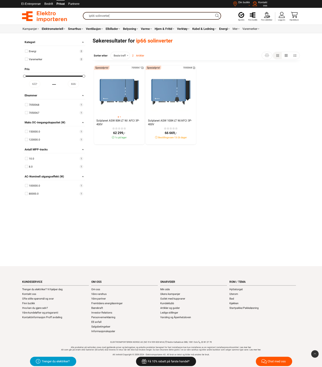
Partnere (74, 3)
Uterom (233, 293)
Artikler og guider (170, 307)
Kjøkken (234, 303)
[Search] (217, 15)
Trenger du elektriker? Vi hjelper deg (42, 289)
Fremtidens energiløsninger (107, 303)
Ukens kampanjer (170, 293)
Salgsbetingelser (100, 326)
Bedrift (48, 3)
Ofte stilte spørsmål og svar (38, 298)
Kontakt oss (29, 293)
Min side (165, 289)
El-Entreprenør (31, 3)
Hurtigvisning (121, 111)
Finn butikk (28, 303)
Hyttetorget (236, 289)
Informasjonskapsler (103, 331)
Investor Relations (101, 312)
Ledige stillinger (169, 312)
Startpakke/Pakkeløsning (244, 307)
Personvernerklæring (103, 317)
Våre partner (98, 298)
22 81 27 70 (206, 342)
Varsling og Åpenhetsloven (175, 317)
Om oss (95, 289)
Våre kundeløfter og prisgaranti (40, 312)
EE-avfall (96, 321)
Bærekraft (97, 307)
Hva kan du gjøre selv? (35, 307)
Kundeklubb (167, 303)
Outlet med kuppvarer (172, 298)
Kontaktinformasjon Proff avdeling (42, 317)
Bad (231, 298)
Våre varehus (99, 293)
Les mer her (245, 347)
